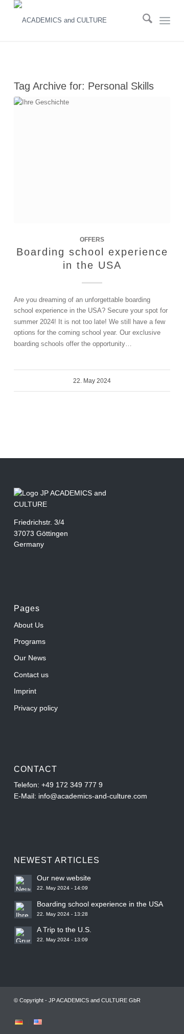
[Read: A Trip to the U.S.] (23, 935)
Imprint (25, 691)
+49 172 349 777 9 (72, 785)
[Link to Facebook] (132, 1011)
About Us (28, 625)
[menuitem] (142, 20)
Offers (92, 239)
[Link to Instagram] (147, 1011)
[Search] (142, 20)
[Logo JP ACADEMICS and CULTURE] (76, 20)
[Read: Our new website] (23, 883)
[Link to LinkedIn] (162, 1011)
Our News (30, 658)
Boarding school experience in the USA (100, 904)
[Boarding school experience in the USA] (92, 160)
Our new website (64, 878)
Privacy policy (36, 708)
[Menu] (164, 20)
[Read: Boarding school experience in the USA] (23, 909)
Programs (29, 641)
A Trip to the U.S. (64, 929)
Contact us (31, 675)
